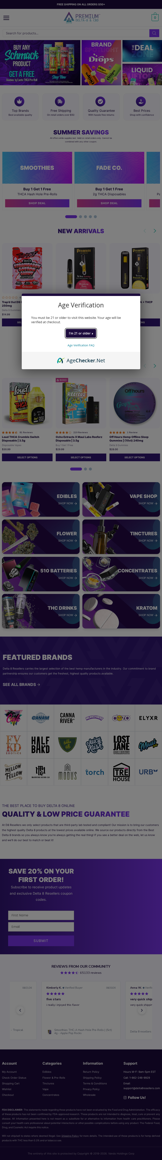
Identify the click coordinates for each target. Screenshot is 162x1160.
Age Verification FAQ (81, 345)
